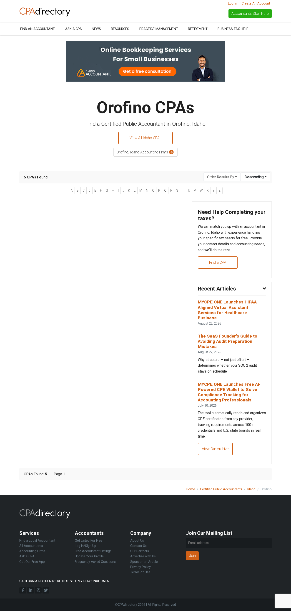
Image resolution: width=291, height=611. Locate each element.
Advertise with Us (143, 556)
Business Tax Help (233, 29)
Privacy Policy (140, 567)
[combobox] (222, 177)
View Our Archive (215, 449)
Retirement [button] (198, 29)
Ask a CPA (73, 29)
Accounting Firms (32, 551)
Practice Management (158, 29)
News (96, 29)
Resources (120, 29)
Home (190, 489)
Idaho (251, 489)
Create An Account (256, 3)
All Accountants (31, 546)
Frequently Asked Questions (95, 562)
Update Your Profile (89, 556)
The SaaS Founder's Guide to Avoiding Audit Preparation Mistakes (227, 341)
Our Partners (139, 551)
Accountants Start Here (250, 13)
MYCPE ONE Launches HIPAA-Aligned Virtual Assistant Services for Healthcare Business (228, 309)
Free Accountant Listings (93, 551)
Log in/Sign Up (85, 546)
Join (192, 555)
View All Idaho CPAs (145, 138)
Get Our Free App (32, 562)
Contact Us (138, 546)
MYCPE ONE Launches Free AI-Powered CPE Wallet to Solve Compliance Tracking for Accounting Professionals (229, 392)
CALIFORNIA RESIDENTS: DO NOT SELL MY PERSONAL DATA (64, 581)
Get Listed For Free (89, 541)
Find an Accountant (37, 29)
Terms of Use (140, 572)
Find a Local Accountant (37, 541)
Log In (232, 3)
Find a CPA (217, 262)
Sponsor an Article (144, 562)
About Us (137, 541)
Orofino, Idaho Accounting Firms (142, 152)
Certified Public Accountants (221, 489)
